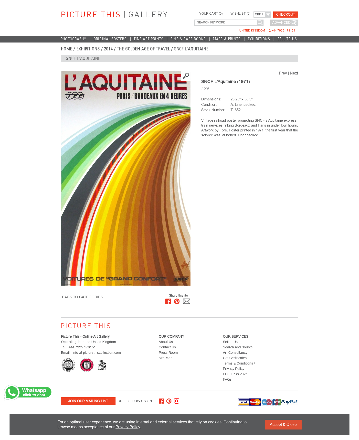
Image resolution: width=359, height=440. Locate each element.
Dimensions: (211, 99)
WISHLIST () (240, 13)
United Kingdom (267, 30)
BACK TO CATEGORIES (82, 297)
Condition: (209, 104)
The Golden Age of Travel (143, 49)
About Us (166, 342)
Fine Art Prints (149, 39)
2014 (108, 49)
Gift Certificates (235, 358)
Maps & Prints (227, 39)
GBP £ (259, 14)
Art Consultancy (235, 352)
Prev (283, 73)
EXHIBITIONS (88, 49)
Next (294, 73)
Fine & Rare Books (188, 39)
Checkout (285, 14)
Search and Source (238, 347)
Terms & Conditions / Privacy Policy (239, 366)
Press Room (168, 352)
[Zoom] (125, 178)
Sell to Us (287, 39)
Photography (73, 39)
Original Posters (110, 39)
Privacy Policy (128, 427)
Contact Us (167, 347)
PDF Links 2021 (235, 374)
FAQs (227, 379)
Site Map (165, 358)
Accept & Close (283, 424)
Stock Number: (213, 110)
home (66, 49)
